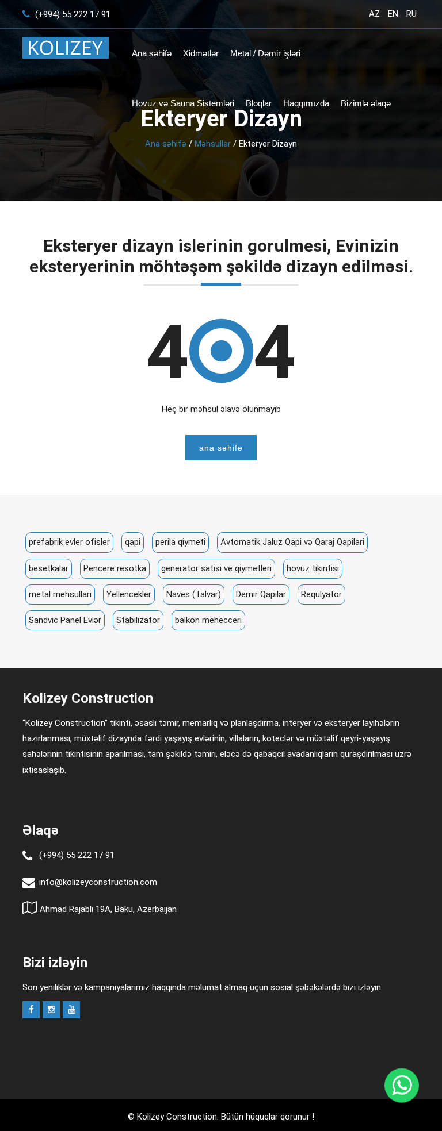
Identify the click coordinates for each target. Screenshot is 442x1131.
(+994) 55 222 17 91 (71, 14)
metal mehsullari (60, 594)
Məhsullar (213, 144)
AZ (374, 14)
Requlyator (321, 594)
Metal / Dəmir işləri (265, 53)
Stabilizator (138, 620)
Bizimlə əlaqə (366, 103)
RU (411, 14)
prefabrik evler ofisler (69, 542)
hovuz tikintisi (313, 568)
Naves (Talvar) (193, 594)
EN (393, 14)
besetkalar (48, 568)
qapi (132, 542)
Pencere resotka (114, 568)
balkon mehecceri (208, 620)
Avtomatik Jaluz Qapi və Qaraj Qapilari (292, 542)
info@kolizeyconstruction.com (98, 882)
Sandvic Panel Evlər (65, 620)
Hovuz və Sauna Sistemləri (183, 103)
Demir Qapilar (261, 594)
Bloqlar (259, 103)
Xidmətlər (201, 53)
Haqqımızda (306, 103)
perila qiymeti (180, 542)
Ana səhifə (152, 53)
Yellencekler (128, 594)
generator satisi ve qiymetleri (216, 568)
